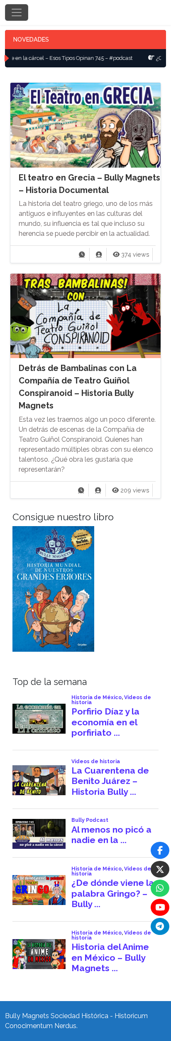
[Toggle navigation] (16, 12)
